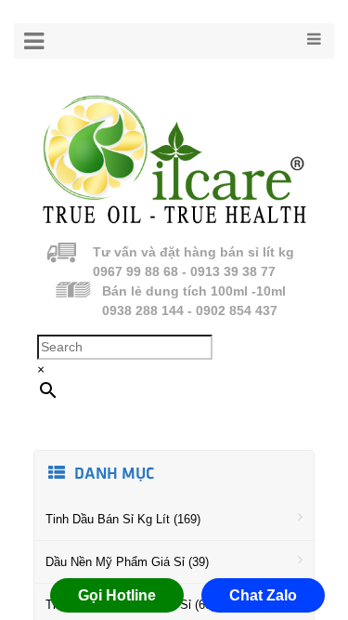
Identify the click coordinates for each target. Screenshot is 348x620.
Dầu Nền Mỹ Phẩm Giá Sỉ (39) (127, 562)
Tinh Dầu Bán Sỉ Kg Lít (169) (122, 519)
